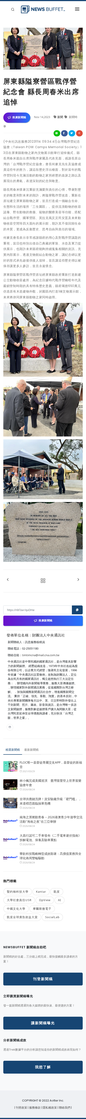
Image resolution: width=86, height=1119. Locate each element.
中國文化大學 (16, 909)
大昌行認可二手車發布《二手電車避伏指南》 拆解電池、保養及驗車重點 (51, 837)
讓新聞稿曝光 (43, 1023)
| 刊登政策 (21, 1107)
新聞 (60, 117)
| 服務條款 (34, 1107)
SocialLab (52, 917)
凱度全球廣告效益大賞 (22, 917)
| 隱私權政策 (49, 1107)
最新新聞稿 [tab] (31, 750)
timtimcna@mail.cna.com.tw (40, 655)
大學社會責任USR (19, 900)
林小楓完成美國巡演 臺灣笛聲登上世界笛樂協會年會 (50, 782)
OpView (44, 900)
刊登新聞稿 (43, 978)
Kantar (41, 892)
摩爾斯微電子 (42, 909)
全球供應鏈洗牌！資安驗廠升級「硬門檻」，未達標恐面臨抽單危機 (50, 801)
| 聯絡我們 (64, 1107)
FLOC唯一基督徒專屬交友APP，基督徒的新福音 (51, 764)
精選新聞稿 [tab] (13, 750)
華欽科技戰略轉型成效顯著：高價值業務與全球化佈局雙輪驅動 (50, 855)
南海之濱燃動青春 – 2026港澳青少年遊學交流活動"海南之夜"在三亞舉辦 (51, 819)
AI (59, 900)
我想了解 (43, 1067)
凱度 (57, 892)
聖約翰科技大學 (17, 892)
